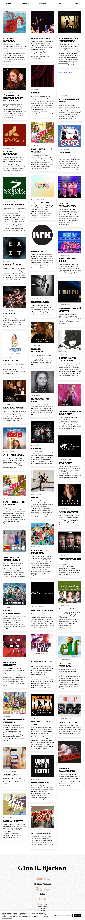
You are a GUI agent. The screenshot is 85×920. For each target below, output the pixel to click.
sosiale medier (63, 63)
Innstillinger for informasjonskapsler (62, 916)
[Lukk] (83, 916)
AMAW (50, 617)
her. (25, 230)
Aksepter (77, 916)
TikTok (42, 910)
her (40, 58)
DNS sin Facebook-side (12, 420)
